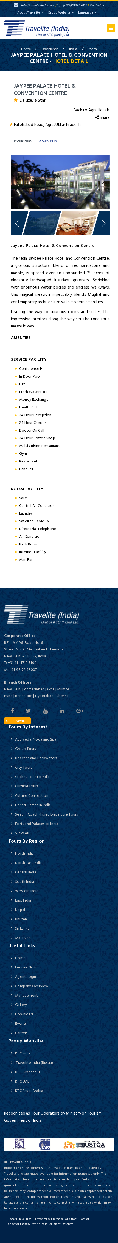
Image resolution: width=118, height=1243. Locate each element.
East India (23, 900)
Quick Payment (17, 720)
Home (20, 958)
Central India (25, 872)
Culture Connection (31, 795)
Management (26, 995)
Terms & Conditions (65, 1219)
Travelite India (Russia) (34, 1062)
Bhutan (21, 919)
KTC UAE (22, 1081)
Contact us (97, 5)
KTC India (22, 1053)
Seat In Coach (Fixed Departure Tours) (47, 814)
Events (20, 1023)
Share (104, 117)
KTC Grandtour (27, 1072)
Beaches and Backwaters (36, 758)
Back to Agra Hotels (92, 110)
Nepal (20, 909)
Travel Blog (25, 1219)
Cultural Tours (26, 786)
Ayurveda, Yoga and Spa (35, 739)
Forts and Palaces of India (36, 823)
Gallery (21, 1005)
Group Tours (25, 749)
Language (86, 12)
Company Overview (31, 986)
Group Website (59, 12)
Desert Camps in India (33, 805)
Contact (84, 1219)
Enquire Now (25, 967)
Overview (23, 141)
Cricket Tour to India (32, 777)
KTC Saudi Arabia (29, 1091)
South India (24, 881)
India (73, 49)
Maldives (22, 938)
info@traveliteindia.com (38, 5)
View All (22, 833)
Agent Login (25, 976)
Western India (26, 891)
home (26, 49)
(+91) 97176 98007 (75, 5)
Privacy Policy (42, 1219)
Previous (18, 181)
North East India (28, 863)
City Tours (23, 767)
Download (24, 1014)
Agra (93, 49)
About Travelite (28, 12)
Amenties (48, 141)
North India (24, 853)
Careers (21, 1033)
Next (103, 181)
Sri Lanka (22, 928)
